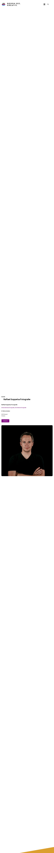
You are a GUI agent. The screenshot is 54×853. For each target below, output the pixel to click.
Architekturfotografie (20, 407)
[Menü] (44, 4)
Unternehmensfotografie (7, 407)
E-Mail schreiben (5, 411)
